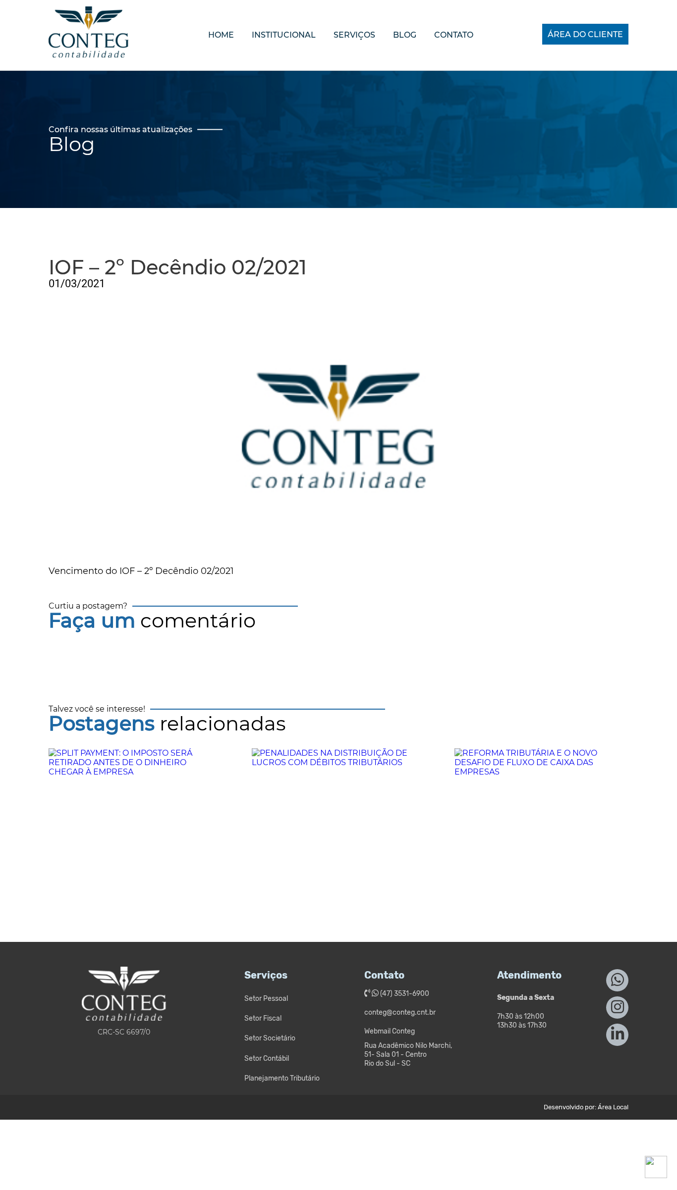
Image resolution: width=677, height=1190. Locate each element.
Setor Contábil (266, 1058)
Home (221, 35)
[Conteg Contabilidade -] (88, 49)
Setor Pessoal (266, 998)
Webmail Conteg (389, 1031)
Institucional (284, 35)
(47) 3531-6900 (404, 993)
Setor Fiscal (263, 1018)
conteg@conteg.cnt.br (400, 1012)
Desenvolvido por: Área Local (586, 1107)
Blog (404, 35)
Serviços (354, 35)
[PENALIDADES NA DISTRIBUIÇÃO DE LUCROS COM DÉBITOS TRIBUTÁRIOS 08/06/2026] (339, 824)
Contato (453, 35)
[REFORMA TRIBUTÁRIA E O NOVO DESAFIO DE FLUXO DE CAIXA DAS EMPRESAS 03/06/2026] (541, 824)
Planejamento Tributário (282, 1078)
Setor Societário (269, 1038)
